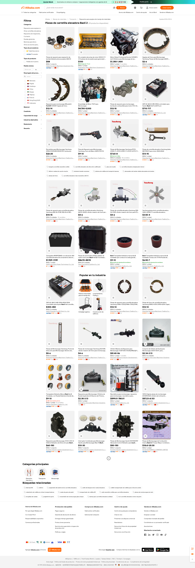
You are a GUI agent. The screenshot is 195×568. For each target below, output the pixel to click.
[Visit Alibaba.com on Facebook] (145, 534)
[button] (114, 7)
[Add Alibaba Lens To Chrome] (54, 550)
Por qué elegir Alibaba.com (33, 511)
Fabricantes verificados (92, 511)
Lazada (97, 559)
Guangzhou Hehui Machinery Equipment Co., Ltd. (92, 67)
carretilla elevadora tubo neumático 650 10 (76, 175)
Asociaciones (148, 526)
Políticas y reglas (60, 532)
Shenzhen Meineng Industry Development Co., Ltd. (124, 357)
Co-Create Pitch (30, 515)
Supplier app (110, 550)
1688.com (77, 559)
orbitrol (41, 487)
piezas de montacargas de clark (144, 492)
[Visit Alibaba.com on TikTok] (165, 534)
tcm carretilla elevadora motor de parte (129, 496)
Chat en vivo (118, 515)
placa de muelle (111, 167)
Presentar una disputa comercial (124, 518)
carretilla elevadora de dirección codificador (88, 167)
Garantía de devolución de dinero (65, 515)
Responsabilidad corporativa (34, 518)
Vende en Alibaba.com (151, 511)
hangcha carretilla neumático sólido (59, 167)
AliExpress (68, 559)
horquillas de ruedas (31, 496)
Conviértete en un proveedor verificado (156, 522)
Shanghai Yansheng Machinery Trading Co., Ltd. (124, 66)
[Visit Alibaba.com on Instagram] (157, 534)
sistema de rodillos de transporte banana (107, 171)
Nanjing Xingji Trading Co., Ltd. (119, 403)
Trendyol (119, 559)
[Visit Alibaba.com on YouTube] (161, 534)
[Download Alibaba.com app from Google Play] (163, 550)
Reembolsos (118, 522)
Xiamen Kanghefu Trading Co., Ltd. (121, 266)
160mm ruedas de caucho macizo (58, 171)
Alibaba (47, 19)
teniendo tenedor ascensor (81, 171)
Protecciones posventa (62, 522)
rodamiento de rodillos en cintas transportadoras (40, 492)
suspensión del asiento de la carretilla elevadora (63, 487)
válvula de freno (53, 175)
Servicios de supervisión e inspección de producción (67, 527)
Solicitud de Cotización (92, 515)
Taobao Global (105, 559)
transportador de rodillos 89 (88, 492)
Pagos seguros (59, 511)
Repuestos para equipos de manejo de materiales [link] (94, 19)
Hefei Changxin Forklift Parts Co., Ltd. (154, 113)
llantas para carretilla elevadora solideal (101, 496)
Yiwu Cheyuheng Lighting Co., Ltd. (89, 264)
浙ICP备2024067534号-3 (149, 565)
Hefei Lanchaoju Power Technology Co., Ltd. (60, 264)
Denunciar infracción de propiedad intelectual (125, 527)
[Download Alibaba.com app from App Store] (148, 550)
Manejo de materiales (59, 19)
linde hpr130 (29, 487)
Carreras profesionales (32, 522)
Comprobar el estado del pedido (154, 518)
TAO (113, 559)
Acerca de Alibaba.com (33, 506)
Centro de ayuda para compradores (125, 511)
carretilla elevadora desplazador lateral (133, 167)
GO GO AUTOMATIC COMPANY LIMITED (155, 449)
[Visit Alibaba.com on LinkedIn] (149, 534)
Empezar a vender (149, 515)
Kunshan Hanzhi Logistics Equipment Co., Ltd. (156, 403)
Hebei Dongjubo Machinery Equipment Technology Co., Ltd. (60, 66)
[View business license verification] (116, 565)
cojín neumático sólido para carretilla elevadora (115, 492)
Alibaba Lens (35, 550)
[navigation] (33, 239)
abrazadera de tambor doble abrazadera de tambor (139, 171)
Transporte (72, 19)
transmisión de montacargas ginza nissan (72, 496)
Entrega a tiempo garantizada (64, 518)
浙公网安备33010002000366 (130, 565)
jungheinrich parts (48, 496)
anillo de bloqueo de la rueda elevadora (93, 487)
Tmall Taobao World (87, 559)
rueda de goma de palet (67, 492)
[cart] (141, 8)
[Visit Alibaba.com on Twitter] (153, 534)
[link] (192, 548)
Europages (127, 559)
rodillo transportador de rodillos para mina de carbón (126, 487)
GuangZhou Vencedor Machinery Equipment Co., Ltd (156, 357)
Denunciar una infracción (122, 532)
